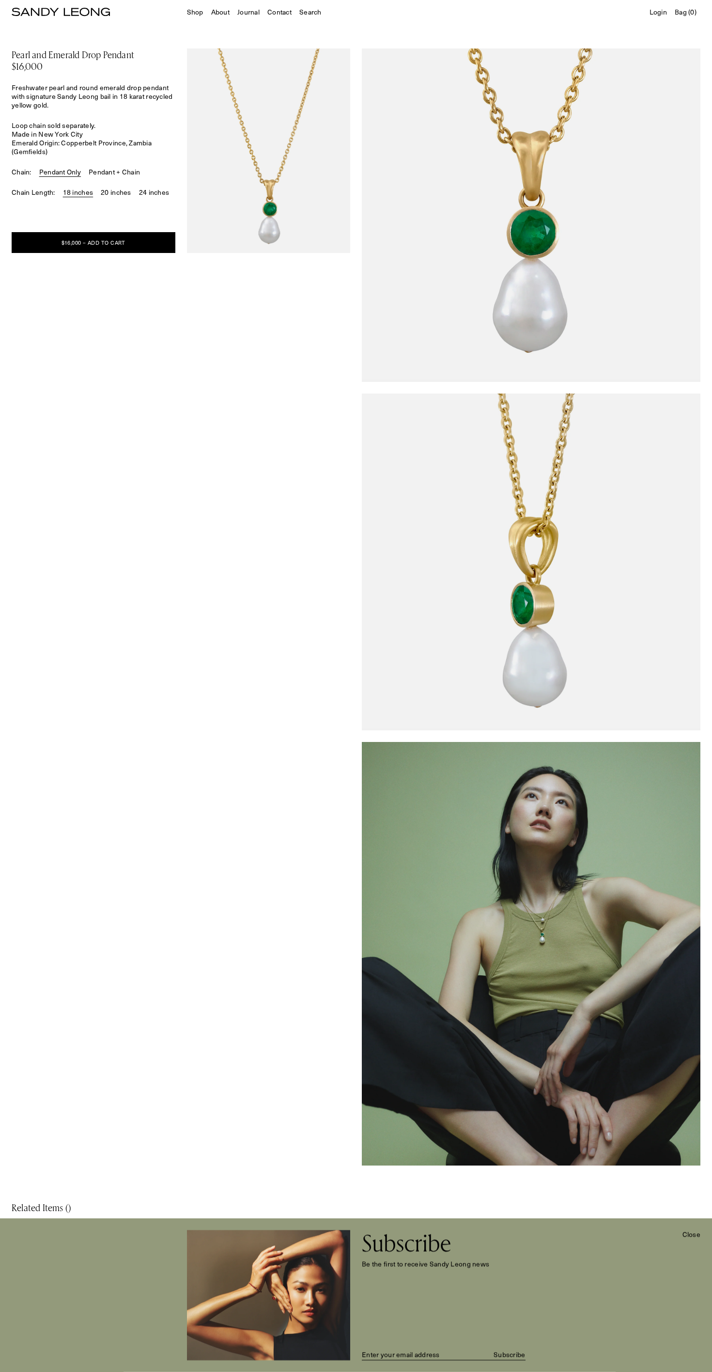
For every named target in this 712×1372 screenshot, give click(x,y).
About (220, 12)
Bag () (686, 12)
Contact (279, 12)
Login (658, 12)
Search (310, 12)
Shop (195, 12)
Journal (248, 12)
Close (691, 1234)
